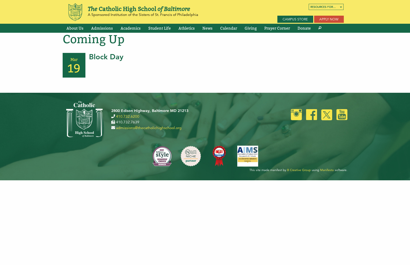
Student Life (159, 28)
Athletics (186, 28)
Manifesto (327, 170)
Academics (131, 28)
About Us (75, 28)
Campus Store (295, 19)
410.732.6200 (127, 116)
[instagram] (296, 115)
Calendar (228, 28)
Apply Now (328, 19)
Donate (304, 28)
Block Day (106, 56)
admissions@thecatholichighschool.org (149, 128)
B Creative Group (299, 170)
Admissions (102, 28)
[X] (326, 115)
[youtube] (341, 115)
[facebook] (311, 115)
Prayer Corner (277, 28)
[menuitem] (326, 7)
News (207, 28)
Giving (251, 28)
